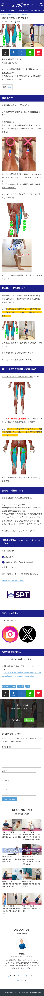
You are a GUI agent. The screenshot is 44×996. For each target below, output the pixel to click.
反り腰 (21, 686)
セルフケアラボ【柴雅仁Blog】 (21, 992)
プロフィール (12, 10)
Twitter (17, 720)
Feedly (29, 720)
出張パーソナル (35, 10)
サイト (4, 789)
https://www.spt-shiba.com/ (13, 581)
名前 (4, 771)
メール (5, 780)
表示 (9, 87)
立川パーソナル (23, 10)
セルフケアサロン (9, 686)
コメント (6, 747)
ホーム (3, 10)
